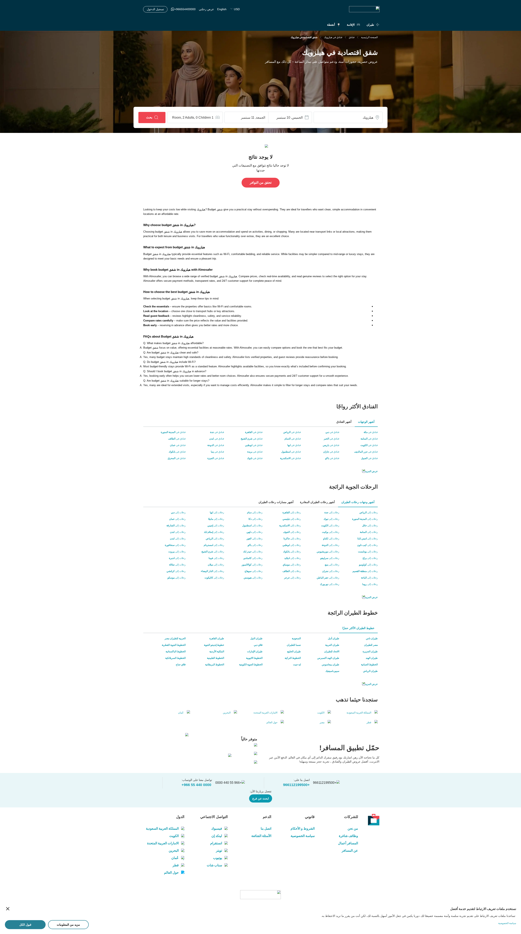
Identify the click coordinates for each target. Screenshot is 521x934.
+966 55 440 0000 (196, 785)
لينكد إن (216, 836)
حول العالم (171, 872)
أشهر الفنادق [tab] (343, 421)
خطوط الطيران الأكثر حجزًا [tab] (358, 628)
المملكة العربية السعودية (162, 828)
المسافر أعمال (348, 843)
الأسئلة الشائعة (261, 836)
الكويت (174, 836)
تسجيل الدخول (155, 9)
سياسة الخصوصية (303, 836)
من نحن (353, 828)
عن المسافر (350, 850)
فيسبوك (216, 828)
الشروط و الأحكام (303, 828)
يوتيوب (217, 858)
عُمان (175, 858)
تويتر (219, 850)
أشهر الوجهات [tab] (366, 421)
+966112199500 (296, 785)
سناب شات (214, 865)
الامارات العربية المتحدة (163, 843)
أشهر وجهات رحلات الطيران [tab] (357, 502)
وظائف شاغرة (348, 836)
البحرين (174, 850)
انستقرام (216, 843)
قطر (176, 865)
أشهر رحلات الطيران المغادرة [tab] (317, 502)
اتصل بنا (266, 828)
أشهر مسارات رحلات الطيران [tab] (275, 502)
